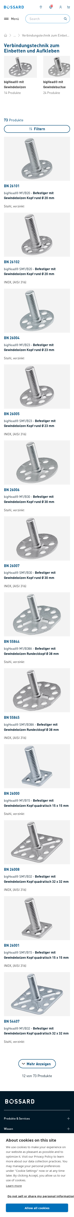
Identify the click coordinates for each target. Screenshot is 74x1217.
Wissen (8, 1128)
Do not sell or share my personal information (35, 1196)
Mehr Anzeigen (39, 1064)
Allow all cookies (37, 1208)
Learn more (14, 1186)
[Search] (65, 18)
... (14, 35)
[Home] (5, 35)
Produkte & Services (17, 1118)
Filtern (39, 128)
